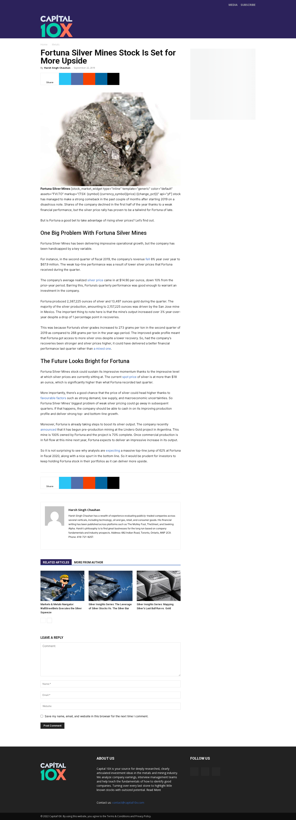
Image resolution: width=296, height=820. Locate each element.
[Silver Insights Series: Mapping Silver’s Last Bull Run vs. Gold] (159, 586)
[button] (252, 33)
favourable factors (53, 398)
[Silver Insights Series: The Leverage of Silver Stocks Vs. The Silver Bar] (110, 586)
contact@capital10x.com (128, 802)
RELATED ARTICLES (56, 562)
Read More (153, 790)
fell (148, 259)
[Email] (113, 79)
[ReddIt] (89, 79)
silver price (95, 280)
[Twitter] (125, 30)
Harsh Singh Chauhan (57, 67)
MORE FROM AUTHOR (88, 562)
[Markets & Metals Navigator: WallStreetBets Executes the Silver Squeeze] (62, 586)
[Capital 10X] (68, 26)
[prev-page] (43, 620)
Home (44, 44)
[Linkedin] (101, 79)
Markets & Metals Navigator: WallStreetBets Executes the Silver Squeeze (61, 608)
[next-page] (49, 620)
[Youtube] (134, 30)
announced (48, 429)
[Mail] (79, 543)
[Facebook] (117, 30)
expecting (113, 450)
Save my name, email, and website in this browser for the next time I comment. (96, 716)
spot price (129, 377)
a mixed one (102, 348)
